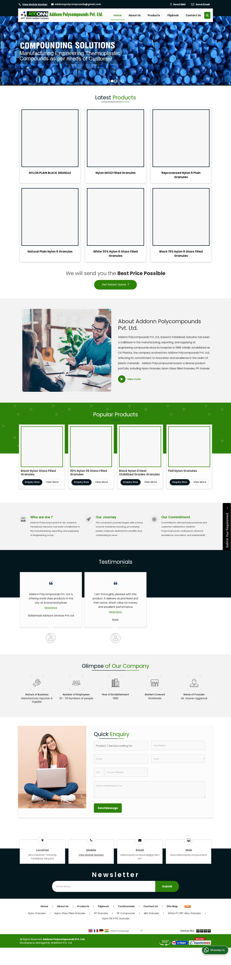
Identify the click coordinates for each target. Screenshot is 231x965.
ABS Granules (151, 913)
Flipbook (173, 15)
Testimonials (126, 906)
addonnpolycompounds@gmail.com (78, 4)
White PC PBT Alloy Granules (184, 913)
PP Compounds (126, 913)
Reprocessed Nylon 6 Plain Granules (181, 175)
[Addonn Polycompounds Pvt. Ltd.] (62, 15)
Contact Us (193, 15)
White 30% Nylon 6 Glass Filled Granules (115, 253)
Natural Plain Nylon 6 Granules (50, 251)
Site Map (172, 906)
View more (134, 379)
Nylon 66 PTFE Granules (116, 918)
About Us (135, 15)
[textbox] (121, 746)
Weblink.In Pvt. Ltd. (61, 942)
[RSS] (187, 906)
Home (118, 15)
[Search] (207, 15)
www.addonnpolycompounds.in (188, 855)
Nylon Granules (37, 913)
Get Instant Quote (114, 284)
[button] (35, 4)
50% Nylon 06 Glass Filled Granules (88, 472)
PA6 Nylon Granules (182, 471)
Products (154, 15)
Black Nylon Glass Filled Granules (38, 472)
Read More (51, 607)
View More (52, 482)
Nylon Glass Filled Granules (69, 913)
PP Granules (101, 913)
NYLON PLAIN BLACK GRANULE (50, 173)
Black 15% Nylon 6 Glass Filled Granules (181, 253)
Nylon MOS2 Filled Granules (116, 173)
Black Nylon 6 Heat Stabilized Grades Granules (139, 472)
